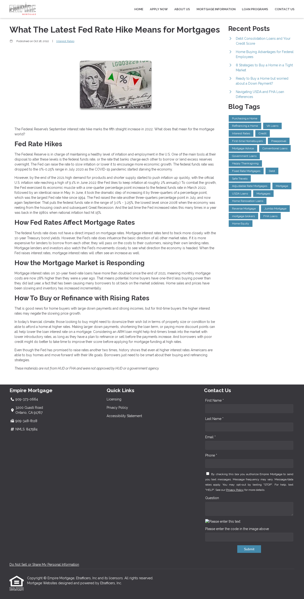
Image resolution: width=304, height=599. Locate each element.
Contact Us (284, 9)
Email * (210, 437)
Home (138, 9)
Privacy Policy (117, 407)
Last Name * (214, 419)
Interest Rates (65, 41)
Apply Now (159, 9)
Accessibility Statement (124, 416)
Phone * (211, 455)
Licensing (114, 399)
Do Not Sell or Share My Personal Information (44, 564)
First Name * (214, 400)
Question (212, 498)
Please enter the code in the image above (237, 529)
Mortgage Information (216, 9)
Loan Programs (255, 9)
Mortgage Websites (42, 583)
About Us (182, 9)
